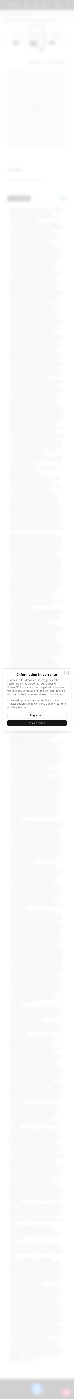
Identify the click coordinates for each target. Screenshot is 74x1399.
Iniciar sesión (37, 723)
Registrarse (37, 715)
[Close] (66, 672)
